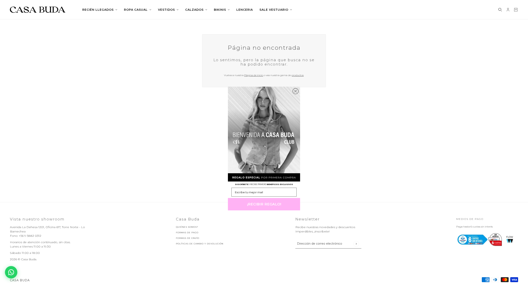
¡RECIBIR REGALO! (264, 204)
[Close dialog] (295, 91)
